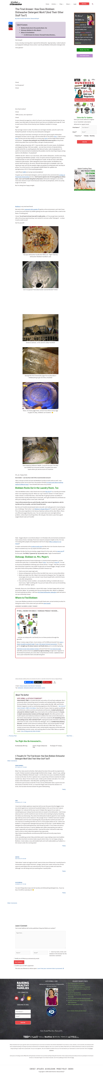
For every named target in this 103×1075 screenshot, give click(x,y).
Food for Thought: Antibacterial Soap (40, 746)
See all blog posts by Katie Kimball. (30, 731)
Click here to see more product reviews (28, 649)
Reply (64, 789)
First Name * (76, 127)
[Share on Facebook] (11, 23)
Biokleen (18, 206)
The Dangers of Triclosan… (56, 745)
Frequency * (78, 136)
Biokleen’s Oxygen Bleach (42, 509)
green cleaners (37, 687)
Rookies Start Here (84, 50)
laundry (43, 687)
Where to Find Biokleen (27, 32)
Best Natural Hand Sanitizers (76, 983)
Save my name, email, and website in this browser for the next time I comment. (58, 953)
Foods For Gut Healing (74, 993)
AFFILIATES (40, 1069)
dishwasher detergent (29, 687)
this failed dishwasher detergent (47, 592)
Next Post (70, 736)
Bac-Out (48, 491)
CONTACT (33, 1069)
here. (73, 1057)
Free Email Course (84, 55)
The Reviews (38, 685)
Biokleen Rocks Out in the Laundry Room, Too (34, 28)
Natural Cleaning (24, 685)
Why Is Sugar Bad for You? (75, 1004)
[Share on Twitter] (11, 26)
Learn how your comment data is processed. (49, 968)
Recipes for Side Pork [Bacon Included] (79, 987)
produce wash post (36, 546)
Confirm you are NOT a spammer (24, 965)
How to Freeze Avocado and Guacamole (79, 998)
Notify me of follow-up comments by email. (27, 958)
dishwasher (20, 687)
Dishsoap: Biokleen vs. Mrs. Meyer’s (31, 30)
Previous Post (12, 736)
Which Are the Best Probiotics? (76, 985)
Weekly (86, 136)
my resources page (55, 649)
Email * (75, 132)
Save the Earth (31, 685)
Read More (78, 43)
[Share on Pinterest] (11, 29)
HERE (24, 172)
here (55, 136)
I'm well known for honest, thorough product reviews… (40, 35)
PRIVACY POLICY (61, 1069)
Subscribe (84, 142)
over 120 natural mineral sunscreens (46, 644)
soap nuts (60, 551)
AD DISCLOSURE (50, 1069)
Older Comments (12, 761)
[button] (56, 4)
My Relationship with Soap (21, 745)
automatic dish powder (31, 209)
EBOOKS (70, 1069)
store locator (47, 603)
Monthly (92, 136)
